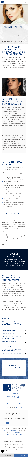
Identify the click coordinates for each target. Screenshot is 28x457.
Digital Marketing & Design (15, 422)
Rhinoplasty (16, 432)
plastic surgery (9, 289)
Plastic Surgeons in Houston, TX (10, 430)
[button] (2, 451)
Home (2, 32)
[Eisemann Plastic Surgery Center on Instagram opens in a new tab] (7, 403)
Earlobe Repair (13, 32)
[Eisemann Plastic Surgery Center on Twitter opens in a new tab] (16, 403)
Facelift (10, 432)
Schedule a (14, 366)
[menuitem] (7, 403)
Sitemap (23, 418)
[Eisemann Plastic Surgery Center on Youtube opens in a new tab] (20, 403)
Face (7, 32)
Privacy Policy (17, 418)
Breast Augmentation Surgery (14, 434)
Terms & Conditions (7, 418)
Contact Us (14, 371)
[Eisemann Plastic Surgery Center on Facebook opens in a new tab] (12, 403)
